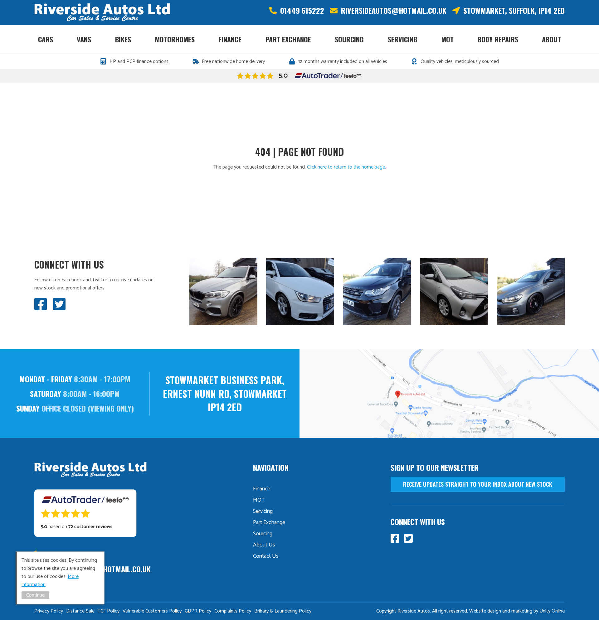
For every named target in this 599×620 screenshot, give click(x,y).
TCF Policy (108, 611)
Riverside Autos (102, 12)
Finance (230, 39)
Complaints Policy (232, 611)
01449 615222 (302, 10)
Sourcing (349, 39)
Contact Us (266, 556)
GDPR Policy (198, 611)
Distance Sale (80, 611)
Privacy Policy (48, 611)
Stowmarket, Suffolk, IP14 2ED (514, 10)
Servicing (402, 39)
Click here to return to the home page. (346, 167)
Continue (35, 595)
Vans (84, 39)
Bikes (123, 39)
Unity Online (552, 611)
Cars (45, 39)
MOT (447, 39)
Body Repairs (498, 39)
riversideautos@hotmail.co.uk (393, 10)
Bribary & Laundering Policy (282, 611)
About (551, 39)
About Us (264, 545)
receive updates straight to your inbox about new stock (477, 484)
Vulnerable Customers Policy (152, 611)
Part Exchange (288, 39)
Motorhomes (175, 39)
